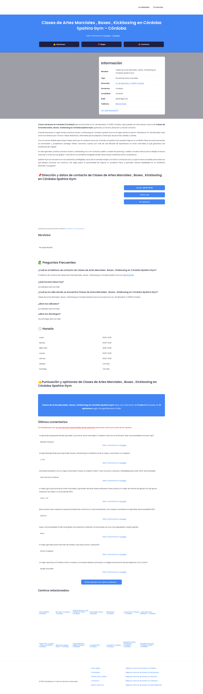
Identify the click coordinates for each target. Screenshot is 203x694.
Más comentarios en (114, 445)
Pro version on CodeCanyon (74, 229)
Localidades (144, 7)
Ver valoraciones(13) (109, 110)
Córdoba (107, 36)
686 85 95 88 (128, 275)
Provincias (158, 7)
